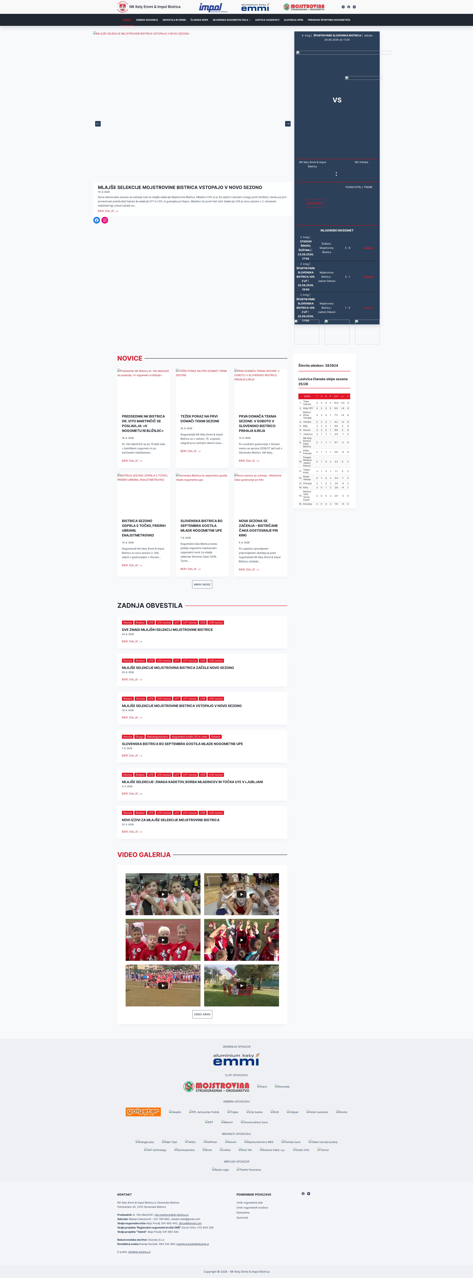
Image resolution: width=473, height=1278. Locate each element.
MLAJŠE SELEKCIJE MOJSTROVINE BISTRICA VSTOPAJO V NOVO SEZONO (182, 706)
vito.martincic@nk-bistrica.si (171, 1214)
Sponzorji (242, 1217)
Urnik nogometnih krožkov (252, 1207)
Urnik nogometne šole (249, 1202)
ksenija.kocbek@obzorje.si (193, 1243)
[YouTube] (354, 7)
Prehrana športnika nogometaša (329, 19)
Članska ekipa (199, 19)
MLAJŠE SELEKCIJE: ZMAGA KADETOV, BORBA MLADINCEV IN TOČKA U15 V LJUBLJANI (192, 782)
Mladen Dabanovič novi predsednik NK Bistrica (157, 187)
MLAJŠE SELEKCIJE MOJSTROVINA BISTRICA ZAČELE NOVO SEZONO (178, 668)
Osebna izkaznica (147, 19)
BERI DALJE (106, 210)
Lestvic (368, 307)
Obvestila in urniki (174, 19)
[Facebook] (348, 7)
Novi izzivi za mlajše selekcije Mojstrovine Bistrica (171, 820)
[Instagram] (343, 7)
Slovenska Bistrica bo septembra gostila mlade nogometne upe (201, 525)
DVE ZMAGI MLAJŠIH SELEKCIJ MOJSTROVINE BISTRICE (167, 630)
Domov (127, 19)
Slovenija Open (293, 19)
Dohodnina (242, 1212)
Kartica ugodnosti (267, 19)
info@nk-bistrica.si (139, 1251)
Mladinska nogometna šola (230, 19)
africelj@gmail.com (190, 1223)
